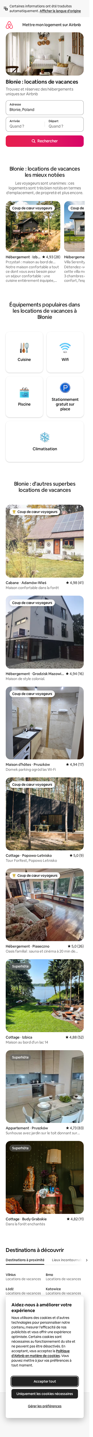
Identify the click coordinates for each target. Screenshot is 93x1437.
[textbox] (25, 126)
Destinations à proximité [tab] (25, 1260)
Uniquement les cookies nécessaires (44, 1394)
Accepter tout (45, 1381)
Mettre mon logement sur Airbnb (51, 24)
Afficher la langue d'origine (60, 11)
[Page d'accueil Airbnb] (9, 24)
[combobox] (45, 110)
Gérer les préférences (45, 1406)
